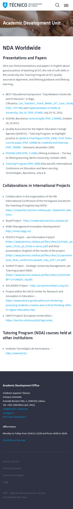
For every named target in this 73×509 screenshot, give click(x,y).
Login (6, 482)
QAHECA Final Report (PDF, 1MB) (38, 138)
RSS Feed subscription (14, 416)
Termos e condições (13, 475)
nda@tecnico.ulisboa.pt (15, 408)
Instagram (8, 412)
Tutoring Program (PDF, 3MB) (23, 163)
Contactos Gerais (12, 468)
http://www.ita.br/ (16, 353)
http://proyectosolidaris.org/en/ (49, 285)
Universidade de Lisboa (15, 497)
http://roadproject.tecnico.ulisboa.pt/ (45, 220)
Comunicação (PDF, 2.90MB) (44, 118)
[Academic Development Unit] (22, 5)
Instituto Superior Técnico (31, 493)
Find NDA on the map (14, 440)
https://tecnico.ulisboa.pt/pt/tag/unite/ (29, 320)
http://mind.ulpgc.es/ (18, 231)
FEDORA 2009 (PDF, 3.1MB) (21, 153)
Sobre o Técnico (11, 461)
